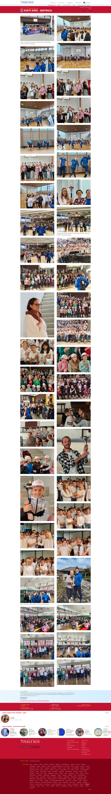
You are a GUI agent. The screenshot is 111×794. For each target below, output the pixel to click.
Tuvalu (47, 785)
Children (59, 5)
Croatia (60, 768)
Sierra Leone (72, 782)
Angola (46, 764)
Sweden (69, 784)
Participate (78, 2)
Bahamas (83, 764)
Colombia (47, 768)
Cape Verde (32, 768)
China (41, 768)
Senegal (55, 782)
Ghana (37, 771)
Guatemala (61, 771)
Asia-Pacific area (65, 764)
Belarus (38, 766)
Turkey (43, 785)
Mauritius (32, 777)
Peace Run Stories (86, 750)
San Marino (37, 782)
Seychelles (65, 782)
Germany (32, 771)
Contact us (61, 2)
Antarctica (51, 764)
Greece (49, 771)
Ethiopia (52, 769)
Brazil (72, 766)
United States (64, 785)
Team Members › (80, 11)
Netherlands (32, 778)
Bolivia (49, 766)
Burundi (83, 766)
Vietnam (82, 785)
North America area (52, 778)
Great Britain (43, 771)
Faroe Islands (63, 769)
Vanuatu (76, 785)
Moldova (49, 777)
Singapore (79, 782)
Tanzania (81, 784)
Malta (75, 775)
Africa (31, 764)
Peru (37, 780)
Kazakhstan (51, 773)
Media (74, 5)
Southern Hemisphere (57, 784)
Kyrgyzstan (71, 773)
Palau (74, 778)
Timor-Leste (32, 785)
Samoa (31, 782)
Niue (45, 778)
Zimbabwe (32, 787)
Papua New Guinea (81, 778)
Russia (80, 780)
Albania (36, 764)
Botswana (67, 766)
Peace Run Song (85, 749)
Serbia (60, 782)
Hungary (75, 771)
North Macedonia (63, 778)
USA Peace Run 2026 (34, 761)
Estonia (41, 769)
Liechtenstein (33, 775)
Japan (45, 773)
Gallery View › (88, 11)
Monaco (54, 777)
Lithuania (39, 775)
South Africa (47, 784)
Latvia (77, 773)
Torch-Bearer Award (86, 754)
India (85, 771)
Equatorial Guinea (34, 769)
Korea (66, 773)
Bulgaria (77, 766)
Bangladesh (32, 766)
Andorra (41, 764)
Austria (78, 764)
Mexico (37, 777)
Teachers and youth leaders (84, 5)
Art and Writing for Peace (73, 742)
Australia (73, 764)
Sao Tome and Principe (46, 782)
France (77, 769)
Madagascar (53, 775)
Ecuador (88, 768)
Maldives (70, 775)
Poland (41, 780)
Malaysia (65, 775)
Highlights (70, 2)
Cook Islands (54, 768)
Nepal (85, 777)
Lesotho (82, 773)
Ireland (37, 773)
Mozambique (74, 777)
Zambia (87, 785)
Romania (75, 780)
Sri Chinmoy (84, 752)
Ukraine (57, 785)
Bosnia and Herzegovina (57, 766)
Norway (70, 778)
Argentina (58, 764)
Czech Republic (75, 768)
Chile (37, 768)
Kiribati (61, 773)
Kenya (56, 773)
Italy (41, 773)
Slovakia (85, 782)
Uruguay (71, 785)
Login (89, 789)
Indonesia (32, 773)
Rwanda (85, 780)
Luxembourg (46, 775)
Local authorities (67, 5)
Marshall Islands (81, 775)
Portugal (46, 780)
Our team (84, 747)
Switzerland (75, 784)
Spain (64, 784)
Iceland (81, 771)
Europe (57, 769)
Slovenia (32, 784)
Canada (88, 766)
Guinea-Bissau (68, 771)
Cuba (64, 768)
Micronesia (43, 777)
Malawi (59, 775)
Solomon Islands (39, 784)
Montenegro (67, 777)
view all (107, 712)
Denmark (82, 768)
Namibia (80, 777)
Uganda (52, 785)
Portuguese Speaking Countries (57, 780)
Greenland (54, 771)
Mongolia (60, 777)
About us (53, 2)
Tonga (38, 785)
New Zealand (40, 778)
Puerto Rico (68, 780)
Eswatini (46, 769)
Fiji (68, 769)
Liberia (86, 773)
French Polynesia (84, 769)
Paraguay (32, 780)
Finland (72, 769)
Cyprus (68, 768)
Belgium (44, 766)
